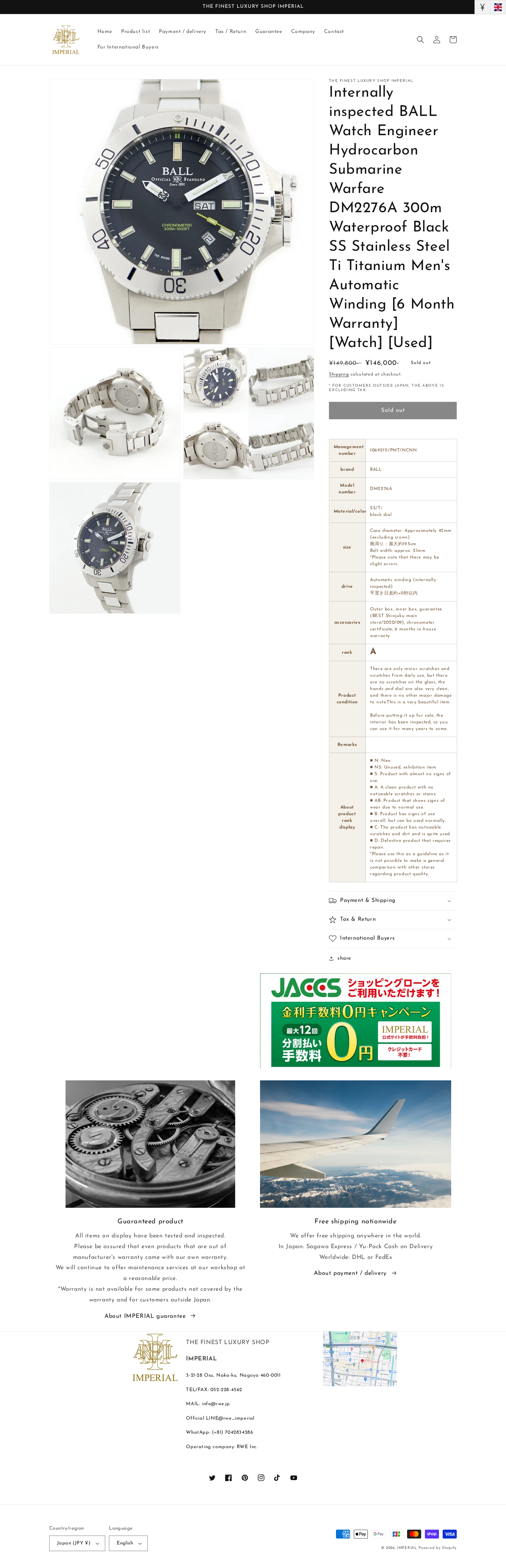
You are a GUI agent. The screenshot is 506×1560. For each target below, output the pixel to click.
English (125, 1543)
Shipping (339, 374)
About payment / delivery (350, 1273)
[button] (420, 39)
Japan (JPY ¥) (73, 1543)
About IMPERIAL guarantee (145, 1316)
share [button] (344, 958)
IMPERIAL (407, 1548)
